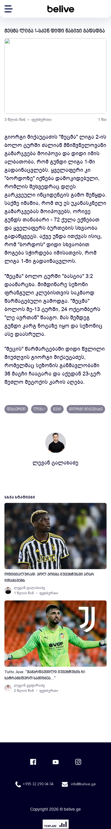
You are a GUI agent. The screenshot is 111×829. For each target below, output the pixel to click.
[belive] (60, 8)
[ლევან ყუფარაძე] (8, 688)
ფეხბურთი (41, 119)
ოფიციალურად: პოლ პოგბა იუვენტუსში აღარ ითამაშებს (49, 577)
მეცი (57, 409)
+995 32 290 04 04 (38, 784)
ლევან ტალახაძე (55, 462)
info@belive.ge (83, 784)
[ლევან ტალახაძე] (8, 590)
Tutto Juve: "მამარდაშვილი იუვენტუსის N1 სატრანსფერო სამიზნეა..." (44, 675)
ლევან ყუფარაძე (29, 685)
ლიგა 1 (39, 409)
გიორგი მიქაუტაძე (86, 409)
